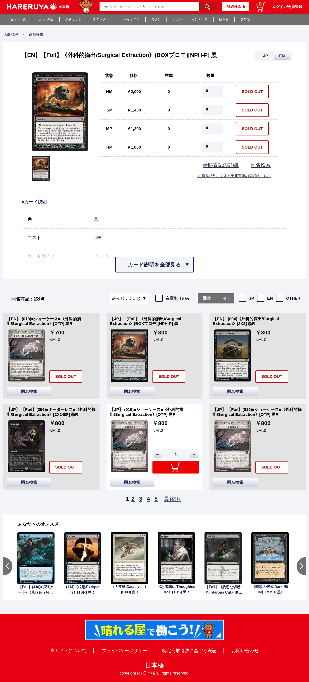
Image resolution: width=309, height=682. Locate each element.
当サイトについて (68, 650)
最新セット (73, 19)
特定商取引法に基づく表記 (189, 650)
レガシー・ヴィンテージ (190, 19)
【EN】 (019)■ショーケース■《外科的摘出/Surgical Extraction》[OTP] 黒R (44, 321)
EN (270, 298)
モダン (156, 19)
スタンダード (102, 19)
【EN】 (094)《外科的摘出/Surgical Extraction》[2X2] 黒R (246, 321)
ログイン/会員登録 (287, 7)
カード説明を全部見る (154, 265)
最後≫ (172, 498)
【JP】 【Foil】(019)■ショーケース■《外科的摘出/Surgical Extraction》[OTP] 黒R (257, 412)
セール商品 (46, 19)
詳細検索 (234, 7)
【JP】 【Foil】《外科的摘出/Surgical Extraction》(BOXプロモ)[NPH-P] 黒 (145, 321)
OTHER (293, 298)
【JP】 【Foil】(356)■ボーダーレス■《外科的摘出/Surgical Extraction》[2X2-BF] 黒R (51, 412)
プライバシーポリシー (124, 650)
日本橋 (154, 665)
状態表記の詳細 (221, 165)
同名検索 (261, 165)
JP (251, 298)
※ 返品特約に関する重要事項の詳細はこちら (234, 176)
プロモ (245, 19)
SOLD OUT (252, 91)
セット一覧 (18, 19)
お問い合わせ (245, 650)
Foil (225, 298)
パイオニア (132, 19)
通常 (207, 298)
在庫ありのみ (178, 298)
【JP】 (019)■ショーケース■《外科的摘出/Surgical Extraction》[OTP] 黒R (146, 412)
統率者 (224, 19)
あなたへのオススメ (38, 523)
